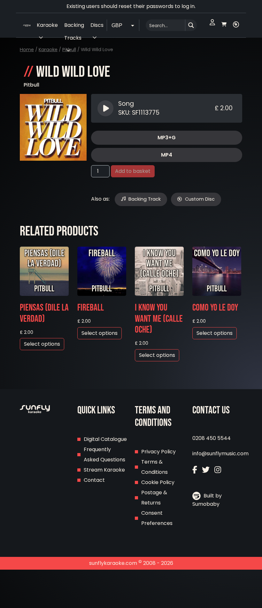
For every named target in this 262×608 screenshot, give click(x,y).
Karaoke (48, 49)
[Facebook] (194, 470)
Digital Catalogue (105, 439)
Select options (42, 344)
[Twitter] (206, 470)
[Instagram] (217, 470)
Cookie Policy (157, 482)
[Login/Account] (212, 25)
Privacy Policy (158, 451)
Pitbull (31, 85)
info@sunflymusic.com (220, 453)
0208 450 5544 (211, 438)
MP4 (166, 154)
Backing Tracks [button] (74, 26)
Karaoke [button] (47, 25)
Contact (94, 480)
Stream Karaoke (104, 469)
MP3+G (167, 137)
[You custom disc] (236, 25)
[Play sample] (106, 108)
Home (27, 49)
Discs (97, 25)
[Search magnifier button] (191, 25)
